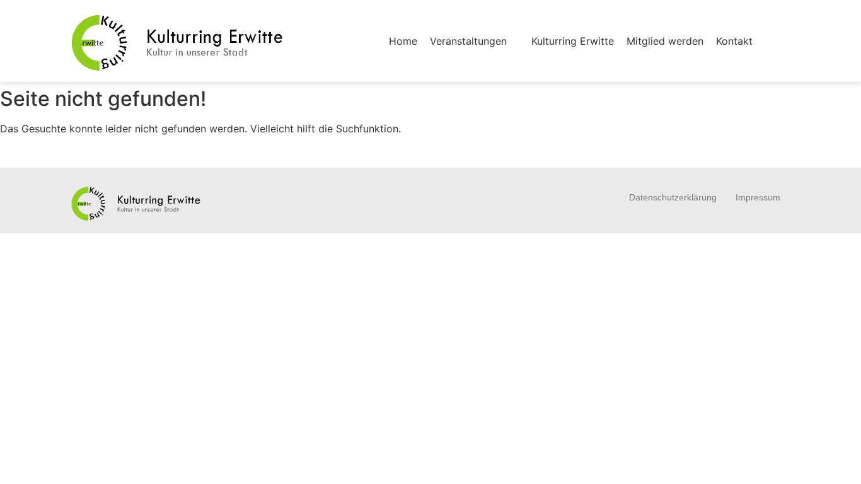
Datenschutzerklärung (673, 197)
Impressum (758, 197)
